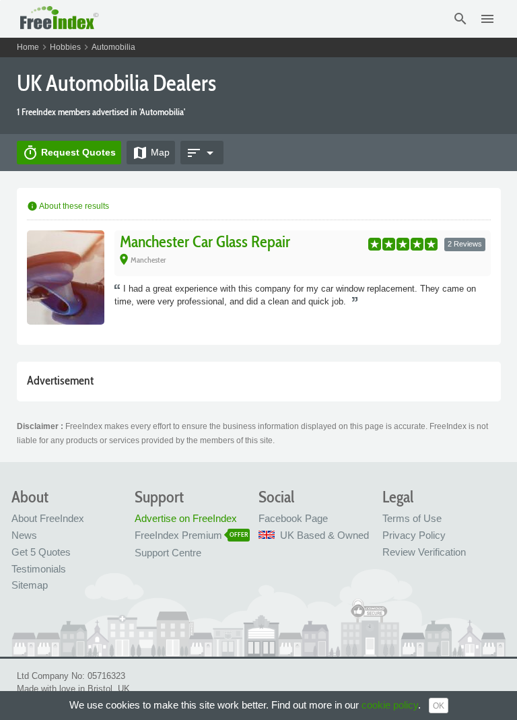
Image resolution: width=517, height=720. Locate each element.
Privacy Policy (414, 535)
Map (151, 153)
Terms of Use (412, 518)
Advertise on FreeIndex (186, 518)
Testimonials (38, 569)
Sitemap (29, 585)
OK (438, 706)
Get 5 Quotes (41, 552)
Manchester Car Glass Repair (205, 241)
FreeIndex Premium (178, 535)
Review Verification (424, 552)
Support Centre (168, 552)
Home (28, 47)
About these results (68, 206)
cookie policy (389, 705)
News (24, 535)
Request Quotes (69, 153)
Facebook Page (293, 518)
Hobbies (65, 47)
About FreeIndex (47, 518)
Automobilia (113, 47)
